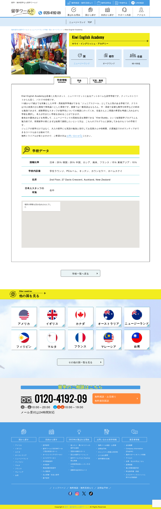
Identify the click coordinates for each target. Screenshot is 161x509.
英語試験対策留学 (49, 468)
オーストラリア (21, 455)
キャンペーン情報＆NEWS (108, 452)
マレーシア (19, 472)
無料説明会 (106, 2)
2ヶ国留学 (46, 471)
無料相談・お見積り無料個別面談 (105, 398)
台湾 (16, 475)
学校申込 (123, 2)
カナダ (17, 452)
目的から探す (107, 14)
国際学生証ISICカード (79, 470)
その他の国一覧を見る (80, 362)
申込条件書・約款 (132, 471)
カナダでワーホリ (49, 458)
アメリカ (18, 445)
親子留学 (46, 478)
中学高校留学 (48, 461)
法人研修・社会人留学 (51, 474)
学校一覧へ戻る (80, 273)
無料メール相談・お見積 (107, 445)
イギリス (18, 448)
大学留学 (46, 464)
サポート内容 (124, 14)
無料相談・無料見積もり (82, 2)
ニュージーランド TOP (80, 22)
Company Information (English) (134, 449)
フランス (18, 468)
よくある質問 (103, 455)
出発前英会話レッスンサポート (80, 465)
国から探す (90, 14)
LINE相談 (139, 2)
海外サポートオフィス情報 (136, 454)
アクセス (141, 14)
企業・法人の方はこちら (135, 461)
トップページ (59, 487)
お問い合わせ (73, 135)
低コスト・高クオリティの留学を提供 (80, 446)
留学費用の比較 (104, 458)
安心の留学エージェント (80, 454)
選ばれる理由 (73, 14)
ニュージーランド (82, 63)
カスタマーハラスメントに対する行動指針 (136, 475)
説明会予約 (102, 448)
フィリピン (19, 462)
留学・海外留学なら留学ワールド (77, 507)
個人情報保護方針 (132, 468)
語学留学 (46, 445)
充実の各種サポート (78, 451)
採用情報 (129, 464)
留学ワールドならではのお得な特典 (80, 459)
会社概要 (129, 445)
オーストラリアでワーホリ (53, 454)
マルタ (17, 465)
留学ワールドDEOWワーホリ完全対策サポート (53, 449)
